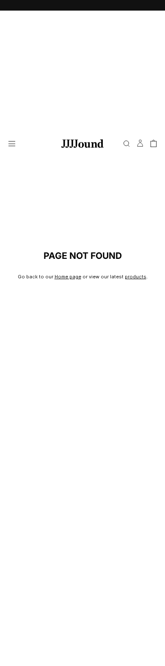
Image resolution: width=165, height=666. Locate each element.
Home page (68, 277)
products (135, 277)
